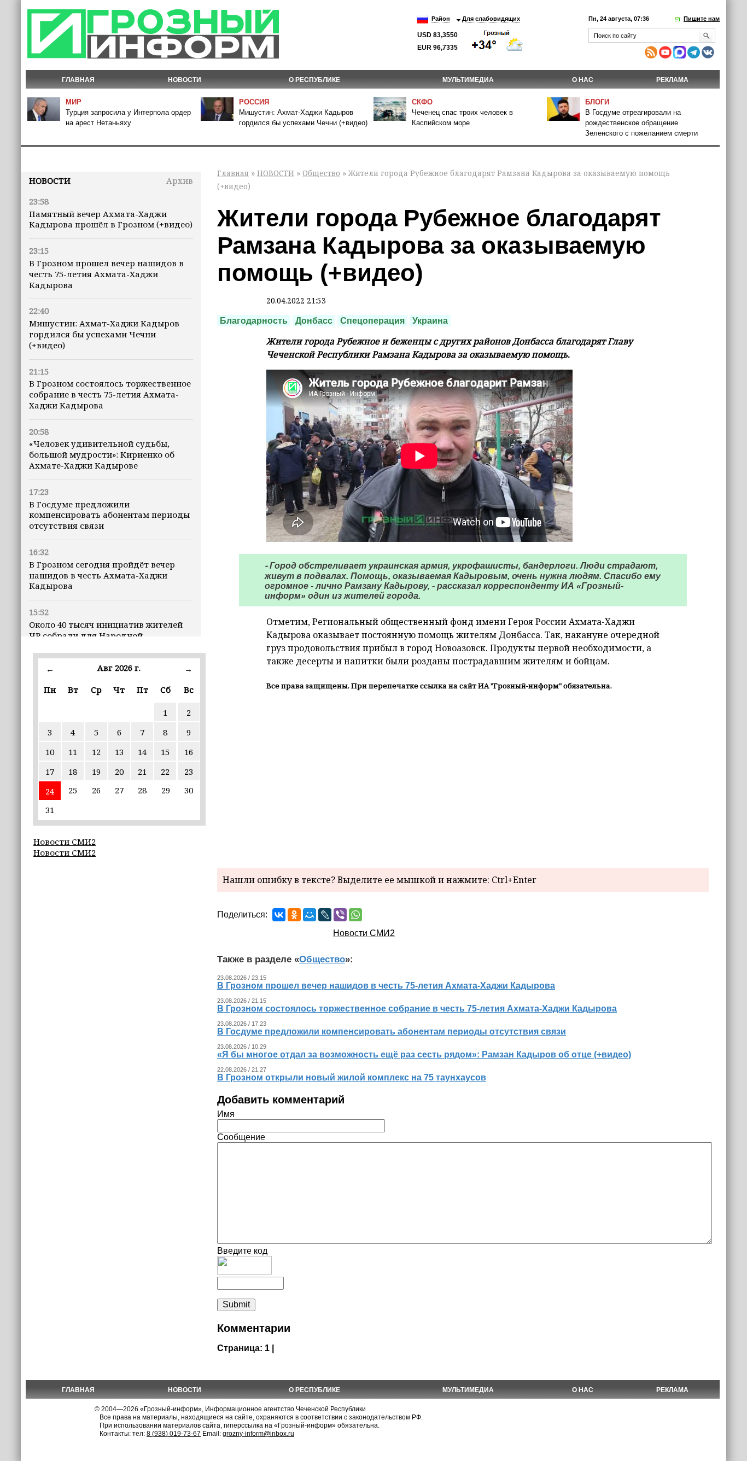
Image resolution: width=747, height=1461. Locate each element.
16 (188, 751)
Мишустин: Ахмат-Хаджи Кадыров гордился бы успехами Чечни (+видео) (104, 334)
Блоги (597, 102)
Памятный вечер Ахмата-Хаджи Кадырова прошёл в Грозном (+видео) (110, 219)
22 (165, 771)
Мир (73, 102)
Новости (50, 180)
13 (119, 751)
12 (96, 751)
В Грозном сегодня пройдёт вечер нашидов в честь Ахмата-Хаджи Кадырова (102, 575)
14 (142, 751)
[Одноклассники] (294, 914)
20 (119, 771)
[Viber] (340, 914)
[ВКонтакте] (278, 914)
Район (440, 18)
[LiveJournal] (324, 914)
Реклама (672, 80)
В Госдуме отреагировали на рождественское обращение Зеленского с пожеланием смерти (641, 122)
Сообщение (241, 1137)
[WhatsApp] (355, 914)
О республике (314, 80)
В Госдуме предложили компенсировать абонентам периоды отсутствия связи (109, 515)
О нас (582, 80)
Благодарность (254, 320)
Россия (254, 102)
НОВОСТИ (184, 80)
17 (49, 771)
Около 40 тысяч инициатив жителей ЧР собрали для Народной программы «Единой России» (106, 635)
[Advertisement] (463, 777)
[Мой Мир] (309, 914)
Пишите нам (702, 18)
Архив (179, 180)
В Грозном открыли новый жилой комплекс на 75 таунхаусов (351, 1077)
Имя (226, 1114)
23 (188, 771)
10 (49, 751)
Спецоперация (372, 320)
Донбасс (313, 320)
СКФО (422, 102)
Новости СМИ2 (64, 841)
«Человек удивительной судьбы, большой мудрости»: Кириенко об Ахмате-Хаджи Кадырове (101, 454)
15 (165, 751)
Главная (78, 80)
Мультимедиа (468, 80)
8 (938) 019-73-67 (174, 1433)
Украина (430, 320)
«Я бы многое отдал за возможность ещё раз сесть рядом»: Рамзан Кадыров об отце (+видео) (424, 1054)
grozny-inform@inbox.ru (258, 1433)
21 (142, 771)
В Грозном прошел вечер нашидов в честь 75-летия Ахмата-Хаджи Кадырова (106, 274)
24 (49, 791)
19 (96, 771)
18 (72, 771)
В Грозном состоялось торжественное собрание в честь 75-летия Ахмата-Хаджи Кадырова (110, 394)
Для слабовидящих (491, 18)
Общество (321, 173)
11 (72, 751)
